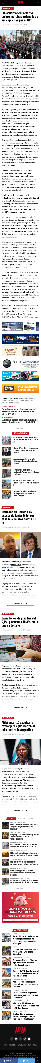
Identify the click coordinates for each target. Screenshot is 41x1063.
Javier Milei (16, 564)
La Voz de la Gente (9, 1045)
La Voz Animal (32, 1045)
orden (5, 402)
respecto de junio (26, 677)
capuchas (24, 398)
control (33, 398)
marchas (29, 400)
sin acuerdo (14, 402)
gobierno (20, 400)
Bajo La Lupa (22, 1045)
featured (6, 400)
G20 (13, 400)
